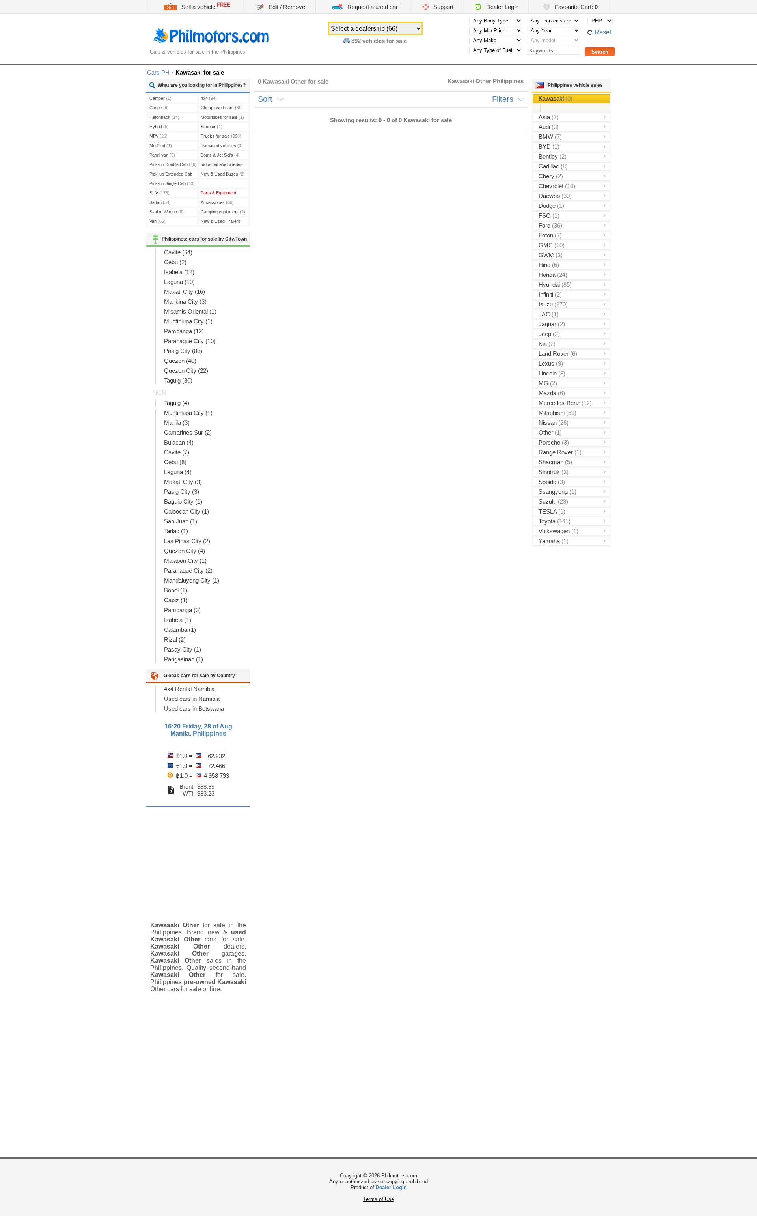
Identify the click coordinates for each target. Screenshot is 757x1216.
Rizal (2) (175, 639)
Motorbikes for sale (222, 117)
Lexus (551, 363)
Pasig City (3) (181, 491)
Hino (549, 265)
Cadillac (553, 166)
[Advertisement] (198, 858)
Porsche (554, 442)
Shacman (555, 462)
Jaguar (552, 324)
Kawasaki (555, 98)
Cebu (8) (175, 462)
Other (550, 432)
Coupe (159, 107)
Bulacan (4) (179, 442)
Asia (549, 117)
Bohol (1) (175, 590)
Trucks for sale (221, 136)
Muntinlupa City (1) (188, 321)
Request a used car (372, 7)
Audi (549, 126)
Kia (547, 343)
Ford (550, 225)
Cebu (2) (175, 262)
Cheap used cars (222, 107)
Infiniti (550, 294)
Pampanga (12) (184, 331)
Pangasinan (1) (183, 659)
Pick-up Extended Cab (170, 175)
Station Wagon (166, 211)
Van (157, 221)
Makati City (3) (183, 481)
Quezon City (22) (186, 370)
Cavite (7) (176, 452)
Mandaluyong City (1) (191, 580)
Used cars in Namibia (192, 698)
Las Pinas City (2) (187, 541)
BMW (550, 136)
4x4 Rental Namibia (189, 689)
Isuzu (553, 304)
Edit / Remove (286, 7)
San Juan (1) (180, 521)
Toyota (555, 521)
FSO (549, 215)
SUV (159, 193)
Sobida (552, 481)
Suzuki (553, 501)
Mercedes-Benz (565, 403)
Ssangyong (557, 491)
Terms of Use (378, 1199)
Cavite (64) (178, 252)
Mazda (552, 393)
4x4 (209, 98)
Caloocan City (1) (186, 511)
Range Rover (560, 452)
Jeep (549, 334)
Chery (551, 176)
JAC (549, 314)
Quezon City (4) (184, 550)
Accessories (217, 202)
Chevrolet (557, 186)
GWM (551, 255)
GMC (552, 245)
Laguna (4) (178, 472)
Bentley (553, 156)
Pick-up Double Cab (173, 164)
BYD (549, 146)
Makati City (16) (184, 291)
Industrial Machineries (221, 165)
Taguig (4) (176, 403)
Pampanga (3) (182, 610)
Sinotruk (554, 472)
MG (548, 383)
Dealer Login (501, 7)
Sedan (160, 202)
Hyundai (555, 284)
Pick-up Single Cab (172, 183)
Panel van (162, 155)
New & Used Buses (223, 174)
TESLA (552, 511)
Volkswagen (558, 531)
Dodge (551, 205)
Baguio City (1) (183, 501)
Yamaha (554, 541)
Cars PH (158, 72)
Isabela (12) (179, 272)
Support (442, 7)
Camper (160, 98)
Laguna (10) (179, 281)
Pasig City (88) (183, 350)
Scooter (211, 126)
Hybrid (159, 126)
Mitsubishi (557, 412)
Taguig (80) (178, 380)
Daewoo (555, 195)
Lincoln (552, 373)
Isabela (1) (177, 619)
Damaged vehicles (222, 145)
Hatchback (164, 117)
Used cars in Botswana (194, 708)
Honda (553, 274)
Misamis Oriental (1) (190, 311)
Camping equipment (223, 211)
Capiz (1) (176, 600)
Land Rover (558, 353)
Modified (160, 145)
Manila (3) (177, 422)
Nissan (554, 422)
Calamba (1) (180, 629)
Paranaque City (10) (190, 341)
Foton (550, 235)
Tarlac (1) (176, 531)
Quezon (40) (180, 360)
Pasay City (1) (182, 649)
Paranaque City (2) (188, 570)
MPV (158, 136)
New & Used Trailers (221, 222)
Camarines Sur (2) (188, 432)
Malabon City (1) (185, 560)
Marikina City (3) (185, 301)
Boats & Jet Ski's (220, 155)
